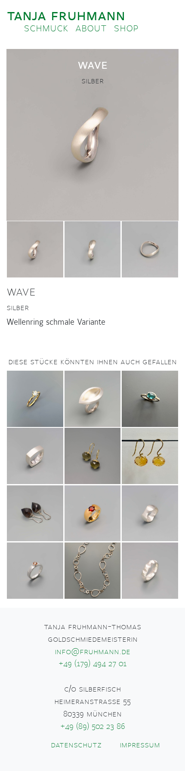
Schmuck (46, 28)
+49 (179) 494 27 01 (93, 663)
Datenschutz (76, 745)
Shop (126, 28)
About (91, 28)
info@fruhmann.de (92, 651)
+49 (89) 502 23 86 (92, 726)
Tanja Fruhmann (66, 15)
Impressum (140, 745)
